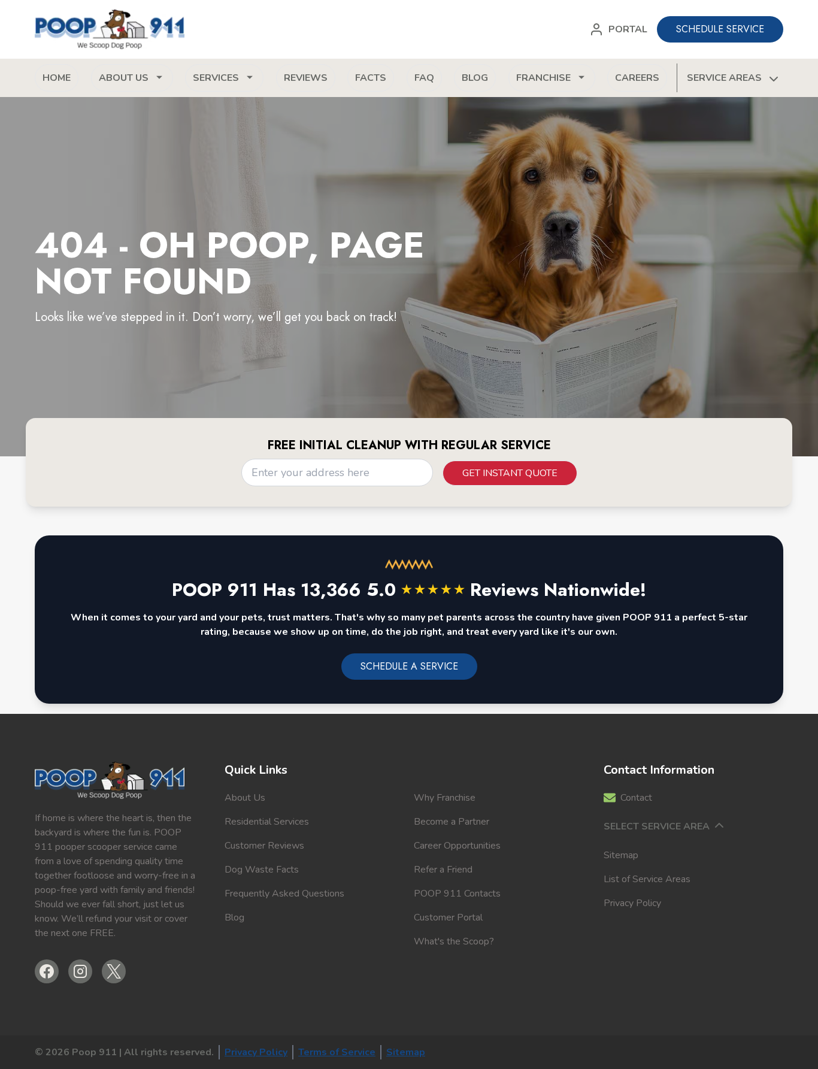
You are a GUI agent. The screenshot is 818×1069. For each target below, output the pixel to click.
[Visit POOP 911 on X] (114, 971)
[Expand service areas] (772, 78)
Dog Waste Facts (262, 869)
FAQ (424, 77)
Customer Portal (448, 917)
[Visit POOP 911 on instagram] (80, 971)
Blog (475, 77)
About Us (245, 797)
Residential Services (267, 821)
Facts (370, 77)
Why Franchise (444, 797)
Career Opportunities (457, 845)
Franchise (543, 77)
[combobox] (337, 472)
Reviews (306, 77)
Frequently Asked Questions (284, 893)
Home (57, 77)
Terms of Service (336, 1052)
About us (124, 77)
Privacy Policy (632, 903)
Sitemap (621, 855)
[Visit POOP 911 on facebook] (47, 971)
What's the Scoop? (454, 941)
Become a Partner (451, 821)
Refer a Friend (443, 869)
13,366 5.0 (383, 589)
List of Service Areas (647, 879)
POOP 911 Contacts (457, 893)
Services (216, 77)
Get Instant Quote (510, 473)
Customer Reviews (264, 845)
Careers (637, 77)
